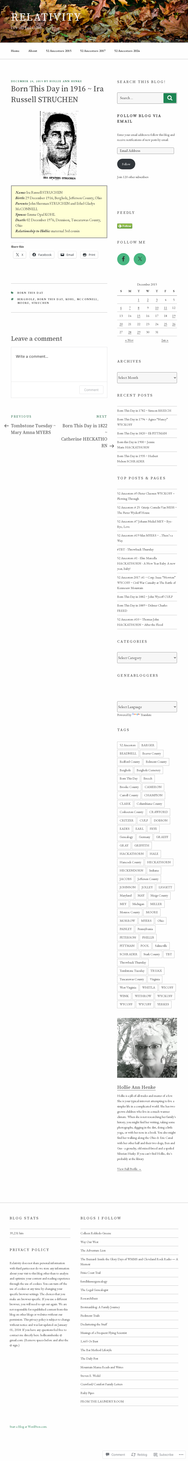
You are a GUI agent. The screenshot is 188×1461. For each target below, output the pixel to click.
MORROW (127, 921)
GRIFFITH (141, 845)
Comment (91, 390)
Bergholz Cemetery (148, 770)
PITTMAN (127, 946)
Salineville (161, 946)
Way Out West (89, 1242)
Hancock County (130, 862)
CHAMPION (153, 795)
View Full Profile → (129, 1169)
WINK (124, 996)
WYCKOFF (164, 996)
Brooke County (129, 787)
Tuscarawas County (132, 979)
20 (121, 324)
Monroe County (130, 912)
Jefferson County (148, 879)
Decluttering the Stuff (93, 1324)
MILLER (156, 904)
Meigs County (159, 895)
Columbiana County (149, 804)
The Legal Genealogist (94, 1290)
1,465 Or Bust (89, 1341)
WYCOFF (126, 1004)
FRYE (153, 829)
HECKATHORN (159, 862)
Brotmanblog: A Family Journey (100, 1307)
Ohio (161, 921)
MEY (123, 904)
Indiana (154, 870)
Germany (144, 837)
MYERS (146, 921)
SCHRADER (129, 954)
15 (138, 316)
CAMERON (153, 787)
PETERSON (128, 937)
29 (138, 332)
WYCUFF (144, 1004)
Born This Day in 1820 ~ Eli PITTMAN (142, 433)
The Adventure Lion (93, 1250)
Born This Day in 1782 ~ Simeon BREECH (144, 410)
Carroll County (129, 795)
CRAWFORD (158, 812)
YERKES (163, 1004)
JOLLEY (147, 887)
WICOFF (167, 987)
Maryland (126, 895)
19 (173, 316)
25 (165, 324)
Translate (146, 715)
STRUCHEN (41, 302)
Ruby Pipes (87, 1393)
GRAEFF (162, 837)
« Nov (129, 340)
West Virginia (128, 987)
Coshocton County (131, 812)
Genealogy (126, 837)
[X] (140, 259)
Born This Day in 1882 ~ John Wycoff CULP (145, 597)
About (32, 51)
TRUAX (156, 971)
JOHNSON (128, 887)
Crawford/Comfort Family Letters (101, 1384)
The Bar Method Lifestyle (96, 1350)
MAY (141, 895)
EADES (125, 829)
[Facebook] (123, 259)
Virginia (155, 979)
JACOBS (126, 879)
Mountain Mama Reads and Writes (101, 1367)
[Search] (169, 98)
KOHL (70, 299)
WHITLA (148, 987)
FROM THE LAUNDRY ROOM (102, 1401)
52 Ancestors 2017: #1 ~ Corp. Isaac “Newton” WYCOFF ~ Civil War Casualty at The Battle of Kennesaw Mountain (146, 582)
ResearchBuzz (89, 1298)
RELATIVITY (46, 17)
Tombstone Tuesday (132, 971)
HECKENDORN (131, 870)
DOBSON (161, 820)
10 (156, 308)
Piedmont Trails (90, 1315)
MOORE (23, 302)
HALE (154, 854)
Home (15, 51)
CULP (144, 820)
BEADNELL (128, 753)
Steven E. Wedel (90, 1376)
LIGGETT (165, 887)
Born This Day (30, 292)
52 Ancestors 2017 (92, 51)
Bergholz (26, 299)
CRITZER (127, 820)
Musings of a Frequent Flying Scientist (103, 1333)
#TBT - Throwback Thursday (135, 549)
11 (165, 308)
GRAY (124, 845)
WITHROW (143, 996)
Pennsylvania (145, 929)
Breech (148, 778)
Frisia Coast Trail (90, 1273)
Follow (126, 164)
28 (129, 332)
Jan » (165, 340)
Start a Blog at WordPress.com (28, 1427)
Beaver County (151, 753)
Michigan (138, 904)
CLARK (125, 804)
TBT (169, 954)
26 (173, 324)
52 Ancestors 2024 (127, 51)
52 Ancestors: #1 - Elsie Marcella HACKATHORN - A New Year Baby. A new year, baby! (146, 563)
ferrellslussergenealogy (93, 1281)
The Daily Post (89, 1358)
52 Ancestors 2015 (58, 51)
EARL (139, 829)
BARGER (148, 745)
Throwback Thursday (133, 962)
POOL (145, 946)
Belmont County (156, 762)
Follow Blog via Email (139, 118)
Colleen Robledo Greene (95, 1233)
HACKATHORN (132, 854)
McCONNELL (87, 299)
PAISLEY (126, 929)
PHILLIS (148, 937)
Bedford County (130, 762)
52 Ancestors (127, 745)
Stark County (152, 954)
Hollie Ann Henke (66, 81)
